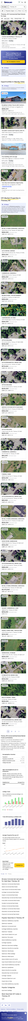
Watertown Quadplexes (7, 967)
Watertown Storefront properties (10, 948)
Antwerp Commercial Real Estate (10, 906)
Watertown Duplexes (7, 923)
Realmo (8, 2)
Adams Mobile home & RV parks (10, 959)
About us (3, 1009)
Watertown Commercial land (9, 926)
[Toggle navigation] (2, 2)
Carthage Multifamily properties (10, 929)
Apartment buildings (7, 990)
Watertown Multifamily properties (10, 920)
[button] (17, 6)
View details (13, 35)
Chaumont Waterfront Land (8, 978)
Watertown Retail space (8, 956)
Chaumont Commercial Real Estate (10, 914)
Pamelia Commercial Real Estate (10, 903)
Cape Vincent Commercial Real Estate (11, 889)
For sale (2, 873)
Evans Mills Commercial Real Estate (11, 900)
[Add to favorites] (24, 22)
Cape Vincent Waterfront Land (9, 934)
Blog (2, 1011)
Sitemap (10, 1011)
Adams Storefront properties (9, 970)
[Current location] (2, 18)
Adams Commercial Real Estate (9, 886)
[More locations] (23, 18)
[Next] (19, 731)
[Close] (25, 1013)
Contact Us (19, 865)
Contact (15, 1011)
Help (5, 1011)
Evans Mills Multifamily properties (10, 984)
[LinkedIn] (5, 1005)
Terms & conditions (11, 1009)
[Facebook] (2, 1005)
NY (6, 873)
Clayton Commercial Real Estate (10, 895)
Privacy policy (20, 1009)
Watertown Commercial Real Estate (11, 884)
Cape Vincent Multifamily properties (11, 964)
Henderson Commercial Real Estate (11, 908)
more (24, 47)
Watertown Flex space (7, 937)
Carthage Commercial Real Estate (10, 892)
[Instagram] (9, 1005)
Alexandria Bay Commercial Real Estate (11, 897)
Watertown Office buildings (8, 953)
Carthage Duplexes (6, 942)
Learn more (20, 1018)
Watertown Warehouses (8, 951)
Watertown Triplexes (7, 931)
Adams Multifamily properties (9, 940)
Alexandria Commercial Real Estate (10, 911)
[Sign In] (25, 2)
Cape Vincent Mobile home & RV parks (11, 962)
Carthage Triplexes (6, 975)
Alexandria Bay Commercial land (10, 973)
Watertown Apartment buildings (10, 945)
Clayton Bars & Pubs (7, 981)
